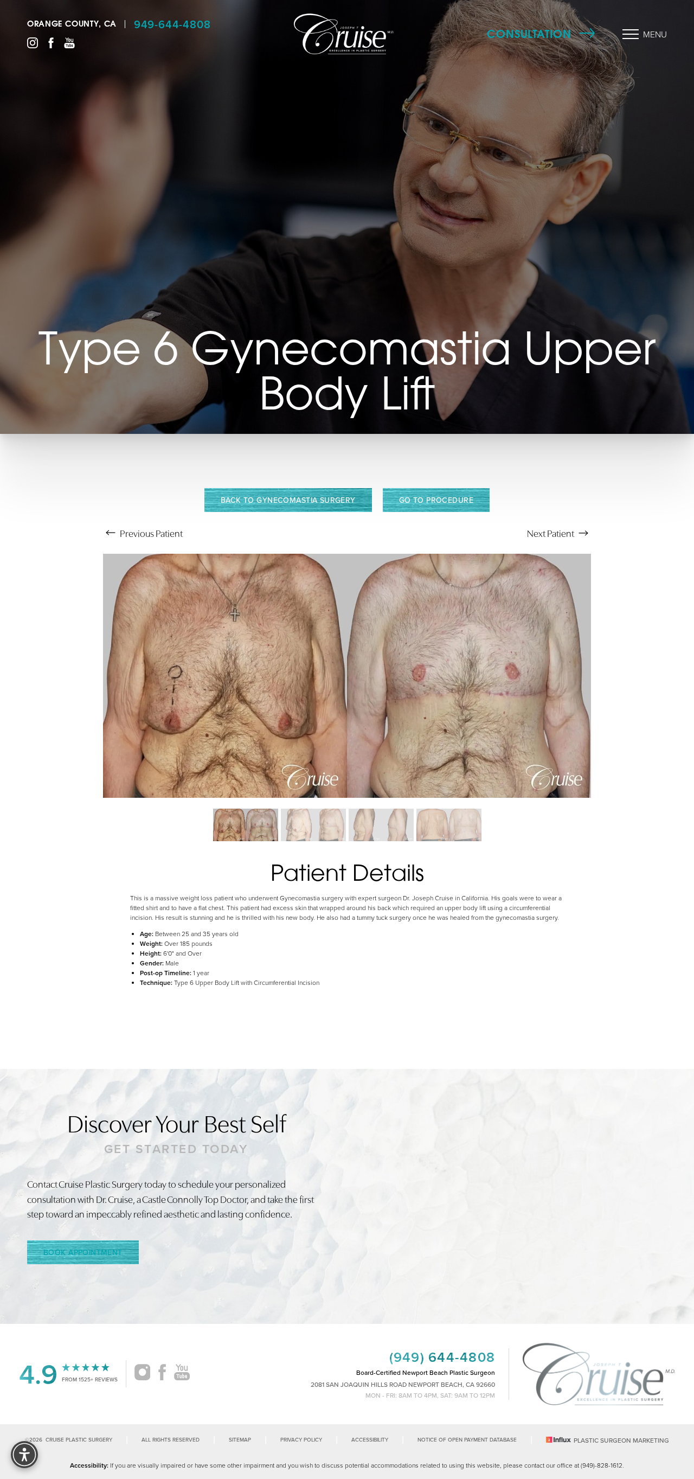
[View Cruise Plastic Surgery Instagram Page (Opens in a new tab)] (32, 42)
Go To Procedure (436, 500)
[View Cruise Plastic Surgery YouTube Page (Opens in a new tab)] (69, 42)
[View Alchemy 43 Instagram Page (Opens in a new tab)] (142, 1374)
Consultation (529, 34)
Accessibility (369, 1439)
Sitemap (240, 1439)
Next (550, 533)
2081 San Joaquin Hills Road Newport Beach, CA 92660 (403, 1384)
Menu (655, 34)
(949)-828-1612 (601, 1465)
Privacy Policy (301, 1439)
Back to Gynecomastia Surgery (288, 500)
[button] (630, 34)
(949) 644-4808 (442, 1357)
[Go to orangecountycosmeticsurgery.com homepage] (344, 34)
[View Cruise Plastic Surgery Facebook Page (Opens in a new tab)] (51, 42)
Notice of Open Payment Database (467, 1439)
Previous (150, 533)
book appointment (83, 1252)
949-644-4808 (172, 24)
